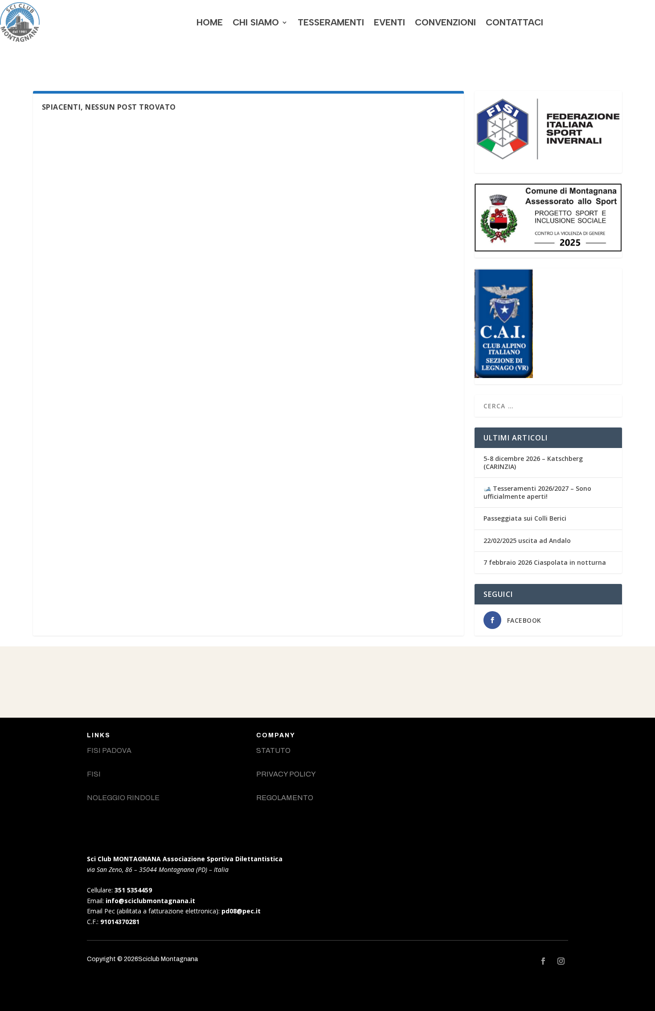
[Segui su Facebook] (543, 961)
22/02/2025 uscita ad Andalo (527, 540)
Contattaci (514, 22)
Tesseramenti (331, 22)
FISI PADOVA (109, 750)
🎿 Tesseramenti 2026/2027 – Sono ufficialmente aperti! (537, 492)
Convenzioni (445, 22)
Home (209, 22)
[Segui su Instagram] (561, 961)
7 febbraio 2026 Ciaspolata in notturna (544, 562)
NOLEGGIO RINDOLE (123, 797)
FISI (94, 774)
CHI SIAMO (256, 22)
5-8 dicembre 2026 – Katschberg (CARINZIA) (533, 462)
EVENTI (389, 22)
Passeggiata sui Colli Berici (524, 518)
